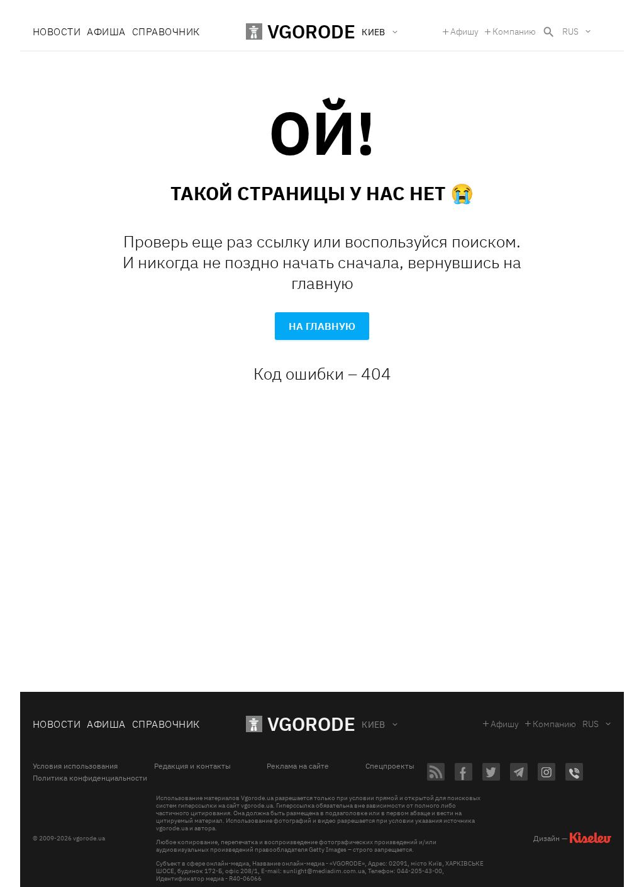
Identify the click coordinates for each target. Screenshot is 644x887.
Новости (56, 31)
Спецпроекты (389, 766)
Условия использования (75, 766)
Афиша (106, 31)
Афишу (464, 31)
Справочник (166, 31)
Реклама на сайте (298, 766)
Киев (374, 724)
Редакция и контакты (192, 766)
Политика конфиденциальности (90, 778)
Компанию (514, 31)
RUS (570, 31)
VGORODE (311, 723)
